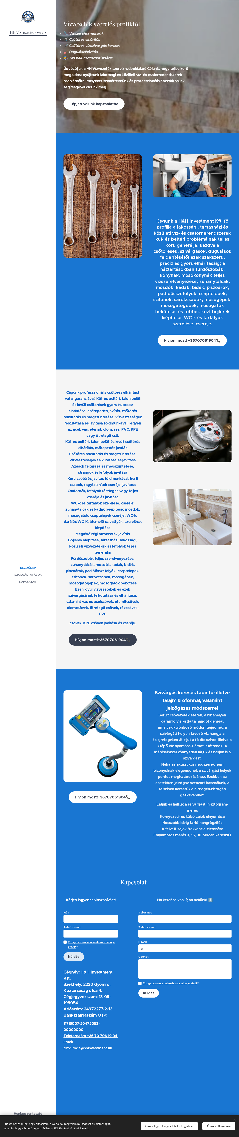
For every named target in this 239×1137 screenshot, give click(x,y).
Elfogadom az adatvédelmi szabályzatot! (170, 983)
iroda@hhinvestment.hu (92, 1048)
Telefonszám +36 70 (81, 1035)
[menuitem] (28, 568)
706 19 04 (109, 1035)
